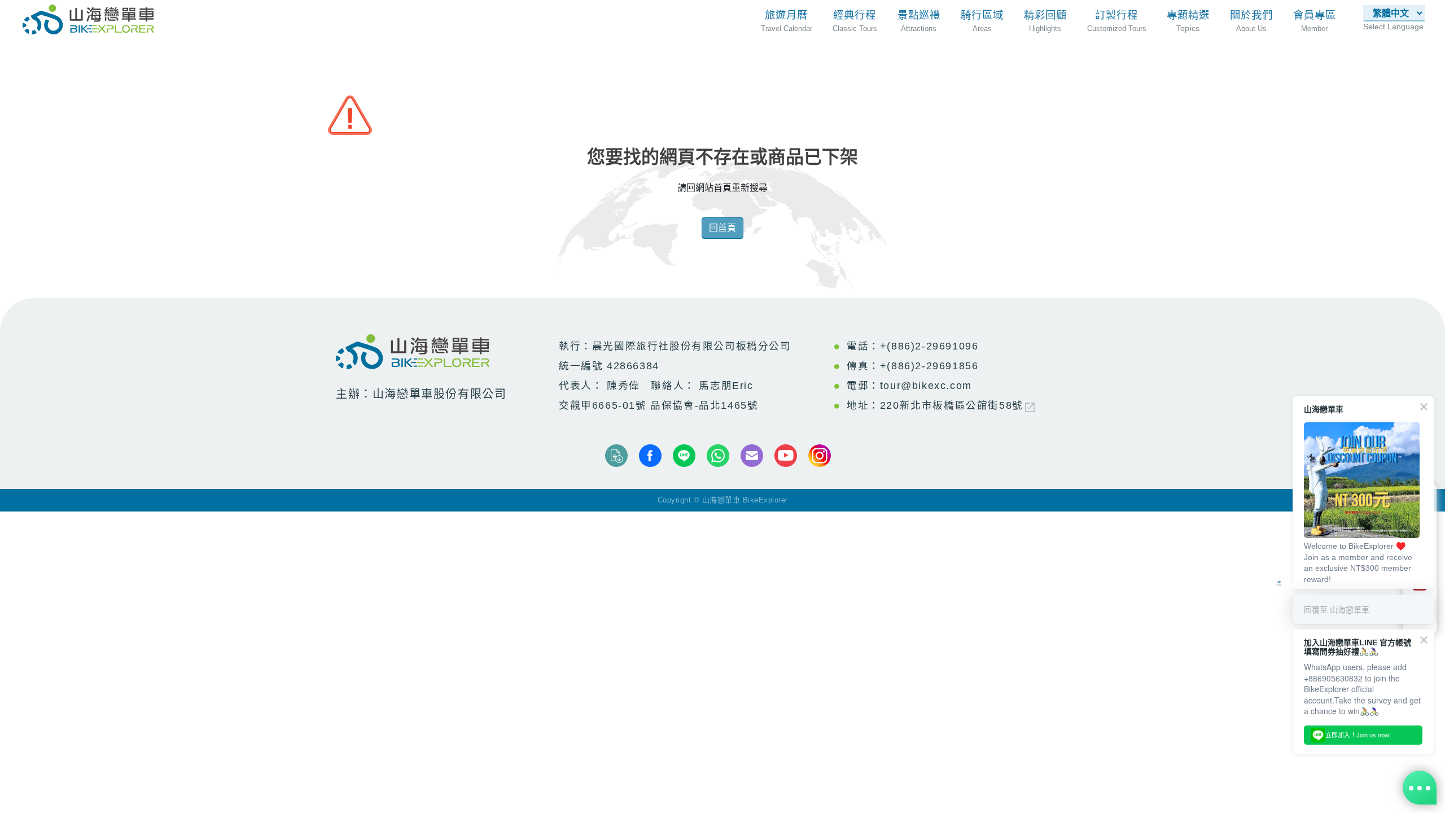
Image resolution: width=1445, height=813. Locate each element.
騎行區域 (982, 15)
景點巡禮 (918, 15)
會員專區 (1314, 15)
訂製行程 (1116, 15)
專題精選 (1188, 15)
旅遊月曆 (786, 15)
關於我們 (1251, 15)
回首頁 (722, 228)
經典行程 (854, 15)
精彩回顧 (1045, 15)
